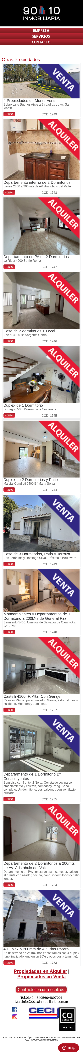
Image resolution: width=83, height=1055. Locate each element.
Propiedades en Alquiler (40, 971)
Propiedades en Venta (41, 976)
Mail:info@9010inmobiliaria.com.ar (41, 1002)
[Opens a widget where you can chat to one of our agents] (68, 1048)
